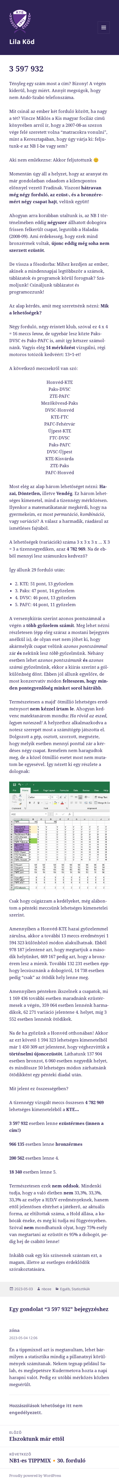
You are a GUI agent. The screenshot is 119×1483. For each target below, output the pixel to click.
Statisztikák (81, 1288)
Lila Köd (22, 41)
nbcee (46, 1288)
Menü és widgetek (104, 33)
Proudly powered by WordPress (35, 1475)
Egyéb (65, 1288)
